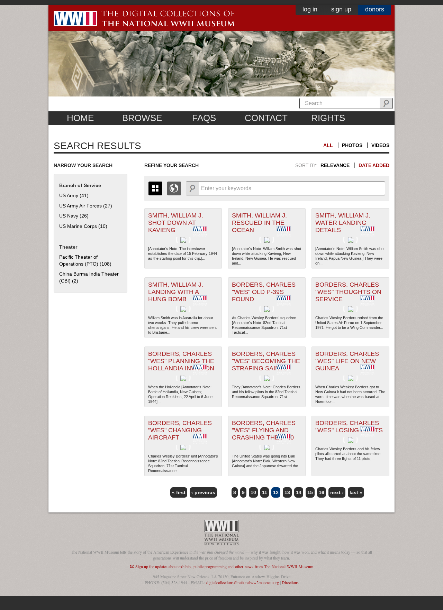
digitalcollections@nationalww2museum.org (242, 582)
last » (356, 492)
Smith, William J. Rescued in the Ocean (259, 222)
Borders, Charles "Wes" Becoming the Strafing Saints (266, 361)
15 (310, 492)
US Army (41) (74, 195)
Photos (352, 145)
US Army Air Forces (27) (85, 206)
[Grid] (155, 188)
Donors (374, 9)
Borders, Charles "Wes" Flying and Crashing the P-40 (264, 430)
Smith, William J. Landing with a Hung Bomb (175, 292)
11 (264, 492)
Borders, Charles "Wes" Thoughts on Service (348, 292)
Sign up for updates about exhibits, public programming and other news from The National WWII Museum (224, 566)
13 (287, 492)
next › (337, 492)
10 (253, 492)
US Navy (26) (74, 216)
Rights (328, 118)
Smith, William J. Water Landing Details (342, 222)
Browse (142, 118)
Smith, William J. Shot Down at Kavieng (175, 222)
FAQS (204, 118)
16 (321, 492)
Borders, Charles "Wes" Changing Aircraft (180, 430)
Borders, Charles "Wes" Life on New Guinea (347, 361)
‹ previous (203, 492)
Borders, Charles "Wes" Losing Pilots (349, 426)
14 (298, 492)
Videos (380, 145)
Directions (290, 582)
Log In (309, 9)
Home (80, 118)
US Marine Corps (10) (83, 226)
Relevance (335, 165)
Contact (266, 118)
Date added (374, 165)
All (328, 145)
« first (179, 492)
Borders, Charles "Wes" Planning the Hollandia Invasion (181, 361)
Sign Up (341, 9)
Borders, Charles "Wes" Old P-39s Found (264, 292)
